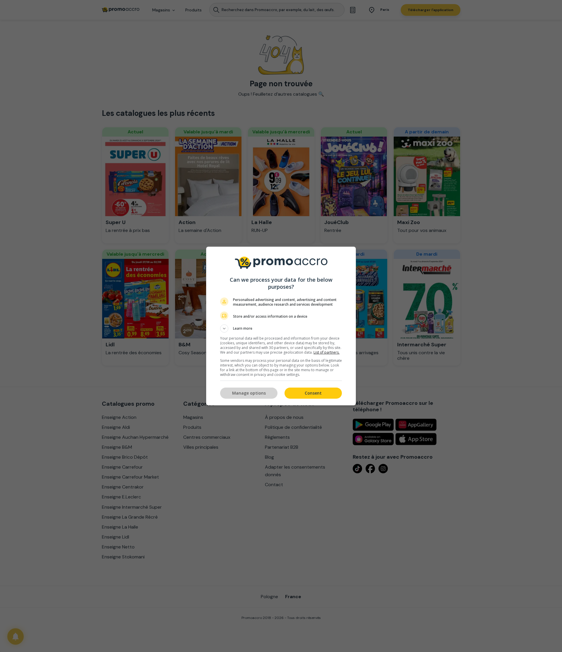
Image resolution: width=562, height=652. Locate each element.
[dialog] (281, 326)
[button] (281, 328)
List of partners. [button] (326, 352)
